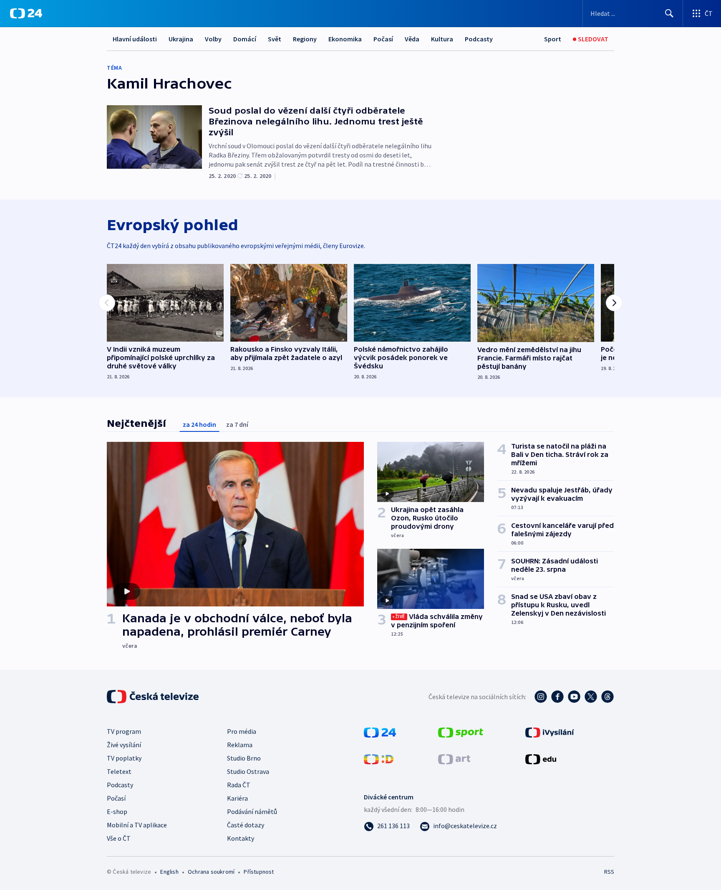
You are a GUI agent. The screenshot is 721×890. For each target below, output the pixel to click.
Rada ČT (238, 785)
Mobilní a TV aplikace (137, 825)
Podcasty (479, 39)
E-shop (117, 811)
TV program (124, 731)
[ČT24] (26, 13)
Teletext (119, 771)
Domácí (244, 39)
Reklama (239, 744)
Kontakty (240, 838)
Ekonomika (345, 39)
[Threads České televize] (607, 696)
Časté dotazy (245, 825)
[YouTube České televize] (574, 696)
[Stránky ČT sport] (460, 732)
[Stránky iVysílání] (549, 732)
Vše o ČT (119, 838)
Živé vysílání (124, 744)
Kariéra (237, 798)
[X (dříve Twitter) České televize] (590, 696)
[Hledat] (669, 13)
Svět (274, 39)
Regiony (305, 39)
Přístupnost (259, 871)
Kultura (442, 39)
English (169, 871)
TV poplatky (124, 758)
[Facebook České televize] (557, 696)
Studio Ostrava (248, 771)
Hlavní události (135, 39)
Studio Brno (244, 758)
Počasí (383, 39)
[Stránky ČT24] (380, 732)
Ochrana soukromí (211, 871)
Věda (412, 39)
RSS (609, 871)
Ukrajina (181, 39)
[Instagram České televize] (540, 696)
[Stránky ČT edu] (540, 758)
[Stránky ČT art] (454, 758)
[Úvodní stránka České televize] (153, 696)
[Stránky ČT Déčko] (378, 758)
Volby (213, 39)
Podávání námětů (252, 811)
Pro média (241, 731)
